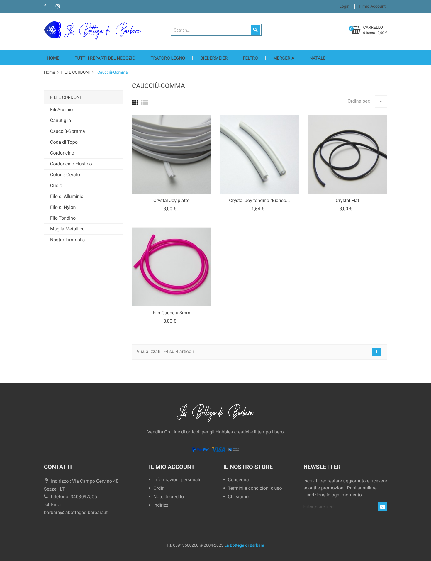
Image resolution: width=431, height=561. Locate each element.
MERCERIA (283, 58)
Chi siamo (238, 496)
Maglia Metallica (67, 229)
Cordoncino (62, 153)
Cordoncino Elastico (71, 164)
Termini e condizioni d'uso (255, 488)
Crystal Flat (347, 200)
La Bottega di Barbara (244, 545)
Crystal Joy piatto (171, 200)
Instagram (57, 6)
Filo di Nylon (63, 207)
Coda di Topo (64, 142)
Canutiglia (60, 120)
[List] (144, 103)
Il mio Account (172, 466)
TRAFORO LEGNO (168, 58)
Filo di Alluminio (66, 196)
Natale (317, 58)
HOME (53, 58)
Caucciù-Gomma (67, 131)
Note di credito (168, 496)
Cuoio (56, 185)
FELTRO (250, 58)
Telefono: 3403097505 (73, 496)
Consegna (238, 479)
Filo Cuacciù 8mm (171, 313)
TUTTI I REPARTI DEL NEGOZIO (105, 58)
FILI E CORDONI (65, 97)
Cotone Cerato (65, 174)
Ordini (159, 488)
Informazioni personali (176, 479)
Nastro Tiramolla (67, 240)
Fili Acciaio (61, 109)
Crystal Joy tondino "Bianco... (259, 200)
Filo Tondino (63, 218)
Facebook (45, 6)
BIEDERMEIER (214, 58)
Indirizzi (161, 505)
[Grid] (135, 103)
